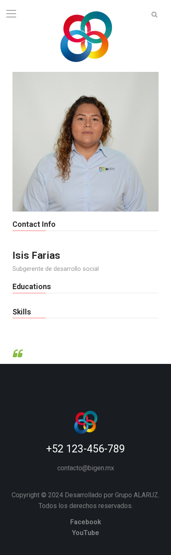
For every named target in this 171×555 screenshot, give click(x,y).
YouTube (85, 533)
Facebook (85, 522)
